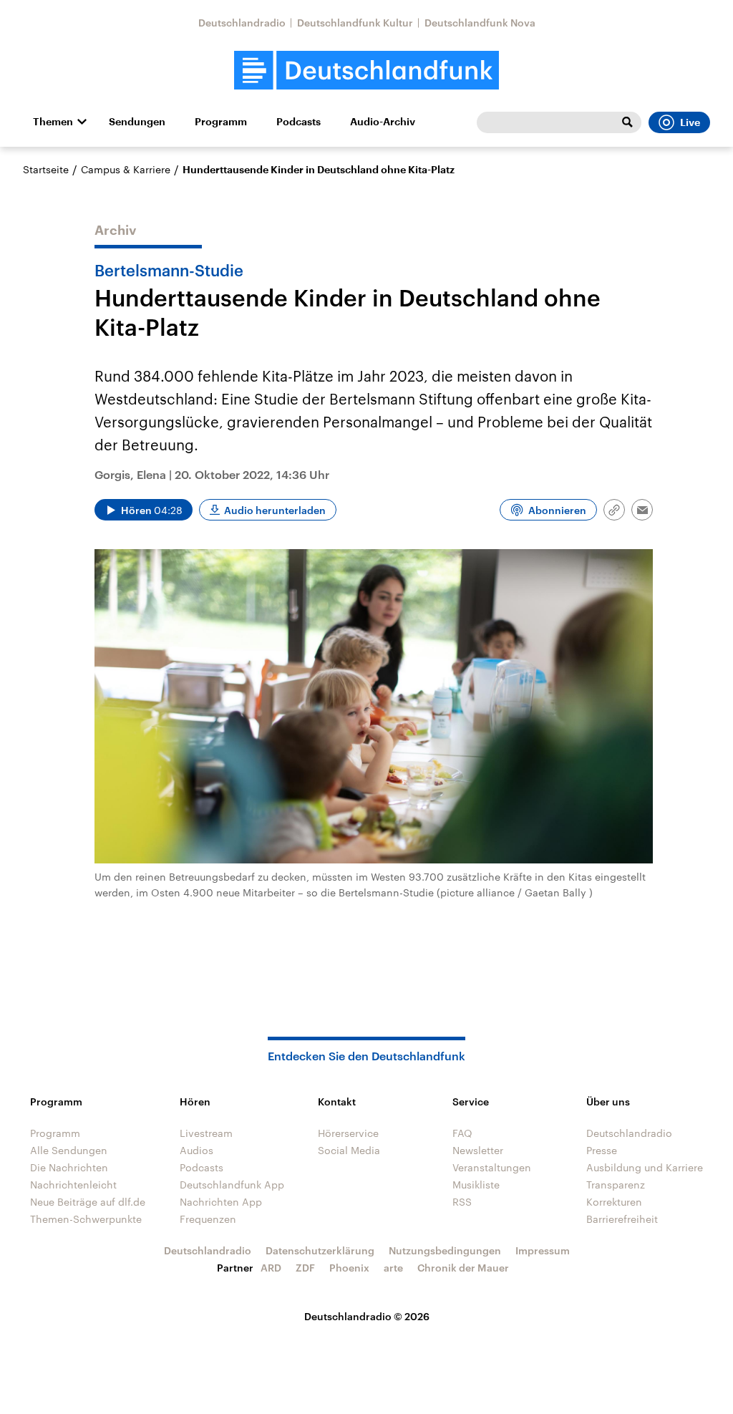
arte (393, 1268)
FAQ (462, 1133)
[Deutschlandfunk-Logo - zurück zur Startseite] (366, 70)
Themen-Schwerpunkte (86, 1219)
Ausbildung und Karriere (644, 1167)
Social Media (349, 1150)
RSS (462, 1202)
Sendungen (137, 122)
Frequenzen (208, 1219)
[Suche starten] (627, 122)
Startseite (46, 169)
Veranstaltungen (491, 1167)
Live (690, 122)
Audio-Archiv (382, 122)
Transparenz (615, 1184)
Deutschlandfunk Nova (479, 22)
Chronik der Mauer (463, 1268)
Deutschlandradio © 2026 (366, 1316)
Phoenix (349, 1268)
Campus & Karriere (125, 169)
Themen (53, 122)
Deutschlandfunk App (232, 1184)
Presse (601, 1150)
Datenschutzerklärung (320, 1250)
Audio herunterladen (275, 510)
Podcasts (298, 122)
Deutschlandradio (242, 22)
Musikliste (476, 1184)
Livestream (206, 1133)
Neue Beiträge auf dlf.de (87, 1202)
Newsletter (477, 1150)
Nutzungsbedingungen (445, 1250)
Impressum (542, 1250)
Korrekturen (614, 1202)
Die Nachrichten (69, 1167)
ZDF (305, 1268)
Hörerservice (348, 1133)
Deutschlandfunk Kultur (355, 22)
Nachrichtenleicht (73, 1184)
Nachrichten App (221, 1202)
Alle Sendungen (68, 1150)
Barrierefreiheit (622, 1219)
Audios (196, 1150)
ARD (271, 1268)
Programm (221, 122)
